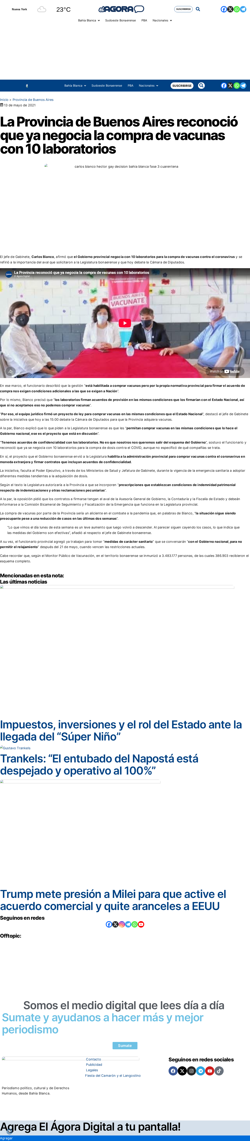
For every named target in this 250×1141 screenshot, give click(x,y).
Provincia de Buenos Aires (33, 100)
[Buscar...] (198, 9)
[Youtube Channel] (141, 924)
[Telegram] (243, 9)
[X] (230, 9)
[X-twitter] (182, 1070)
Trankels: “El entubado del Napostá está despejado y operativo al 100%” (99, 764)
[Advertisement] (125, 52)
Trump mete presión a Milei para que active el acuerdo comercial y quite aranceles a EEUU (113, 900)
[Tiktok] (219, 1070)
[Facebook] (224, 9)
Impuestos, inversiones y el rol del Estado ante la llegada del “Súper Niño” (121, 730)
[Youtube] (209, 1070)
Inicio (4, 100)
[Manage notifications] (9, 1131)
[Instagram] (122, 924)
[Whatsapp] (237, 9)
